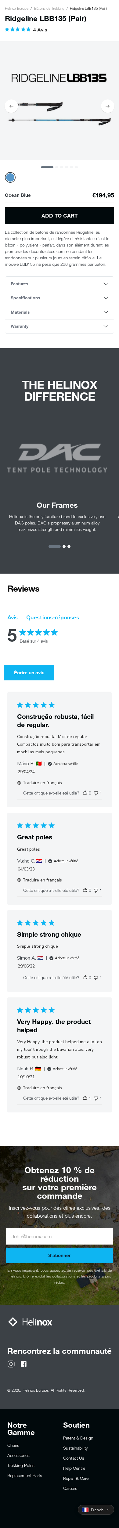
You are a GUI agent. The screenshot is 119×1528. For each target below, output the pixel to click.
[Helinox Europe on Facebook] (23, 1363)
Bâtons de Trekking (49, 8)
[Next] (107, 106)
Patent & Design (78, 1437)
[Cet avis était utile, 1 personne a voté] (85, 1098)
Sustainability (75, 1448)
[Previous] (11, 106)
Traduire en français (42, 783)
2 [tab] (56, 167)
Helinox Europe (16, 8)
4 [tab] (66, 167)
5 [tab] (71, 167)
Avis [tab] (12, 617)
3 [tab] (61, 167)
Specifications (25, 297)
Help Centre (74, 1468)
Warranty (19, 326)
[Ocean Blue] (10, 177)
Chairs (13, 1445)
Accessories (18, 1455)
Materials (20, 312)
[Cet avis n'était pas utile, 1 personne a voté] (96, 793)
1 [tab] (47, 167)
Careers (70, 1488)
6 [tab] (76, 167)
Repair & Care (75, 1478)
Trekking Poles (20, 1465)
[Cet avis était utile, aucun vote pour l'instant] (85, 793)
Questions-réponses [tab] (52, 617)
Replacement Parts (24, 1475)
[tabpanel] (59, 100)
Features (19, 283)
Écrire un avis (29, 672)
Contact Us (73, 1458)
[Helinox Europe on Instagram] (11, 1363)
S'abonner (59, 1255)
